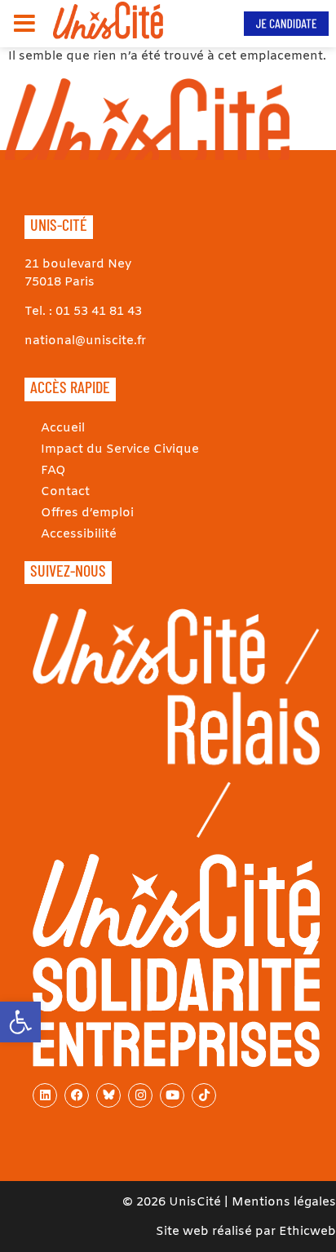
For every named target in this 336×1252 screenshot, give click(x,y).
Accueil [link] (63, 428)
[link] (20, 1022)
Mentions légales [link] (284, 1202)
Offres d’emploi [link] (87, 513)
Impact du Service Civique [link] (120, 449)
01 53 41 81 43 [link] (98, 311)
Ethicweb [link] (307, 1231)
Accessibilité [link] (79, 534)
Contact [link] (65, 492)
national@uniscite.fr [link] (85, 341)
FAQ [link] (53, 470)
